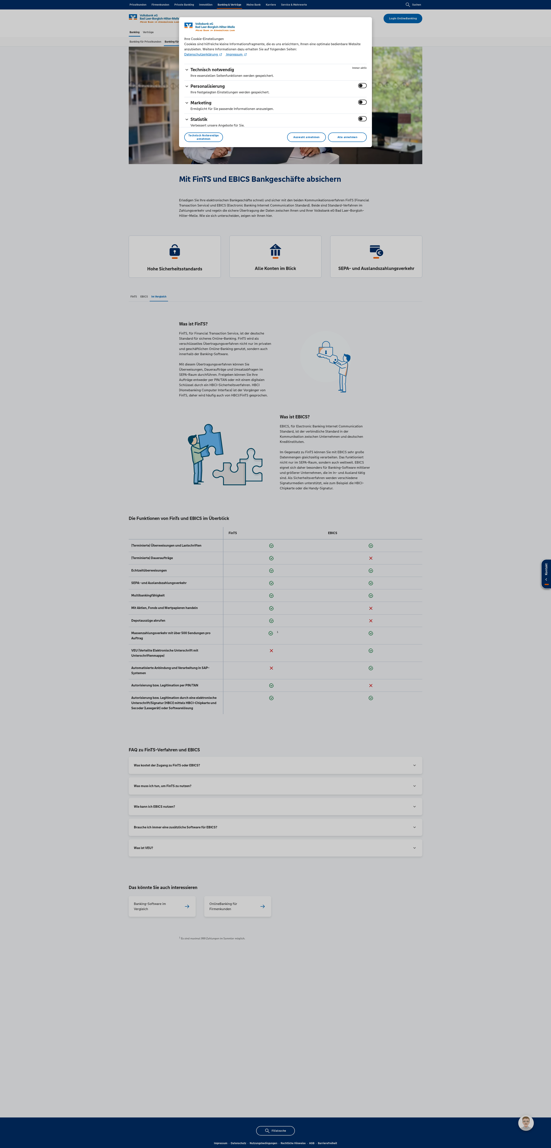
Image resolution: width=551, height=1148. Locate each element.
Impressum (234, 54)
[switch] (362, 85)
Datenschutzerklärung (201, 54)
